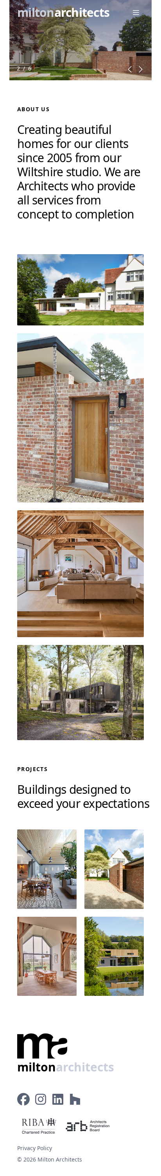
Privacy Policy (34, 1148)
